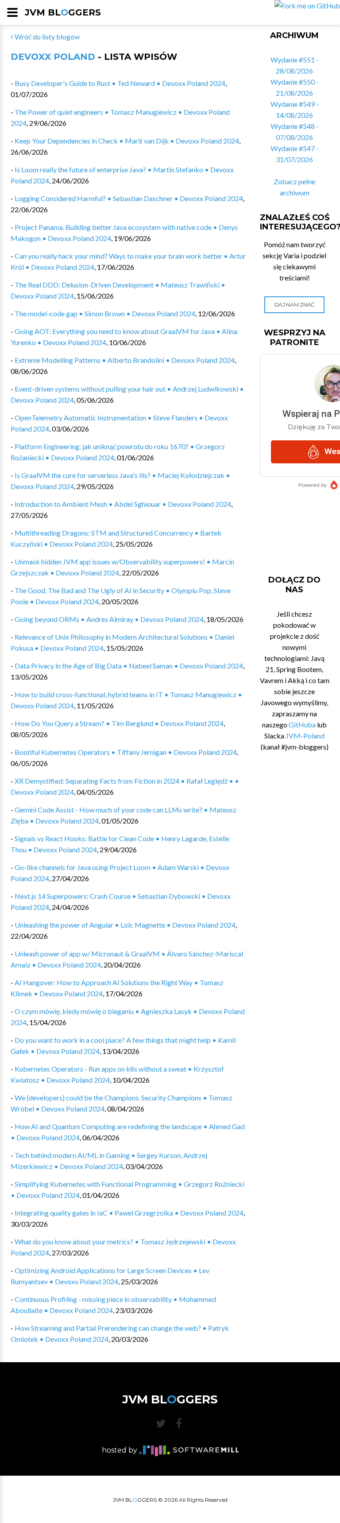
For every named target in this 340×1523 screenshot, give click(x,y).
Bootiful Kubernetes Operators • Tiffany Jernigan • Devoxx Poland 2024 (126, 752)
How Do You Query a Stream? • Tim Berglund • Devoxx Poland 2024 (119, 723)
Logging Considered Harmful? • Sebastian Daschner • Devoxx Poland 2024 (129, 198)
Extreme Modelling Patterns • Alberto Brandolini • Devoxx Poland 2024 (125, 360)
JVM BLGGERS (63, 12)
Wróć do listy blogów (46, 36)
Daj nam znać (294, 304)
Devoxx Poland (53, 56)
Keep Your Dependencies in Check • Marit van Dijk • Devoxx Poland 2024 (127, 140)
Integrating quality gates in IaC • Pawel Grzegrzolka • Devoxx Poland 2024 (129, 1212)
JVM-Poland (305, 735)
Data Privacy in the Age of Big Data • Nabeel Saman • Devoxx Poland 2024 (129, 665)
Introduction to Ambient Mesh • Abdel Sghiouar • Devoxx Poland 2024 (123, 504)
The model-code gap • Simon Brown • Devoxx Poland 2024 (105, 313)
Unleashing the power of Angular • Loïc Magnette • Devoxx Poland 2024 (125, 925)
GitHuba (302, 724)
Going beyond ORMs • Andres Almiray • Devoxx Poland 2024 (109, 619)
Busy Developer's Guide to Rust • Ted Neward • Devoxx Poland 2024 (120, 83)
